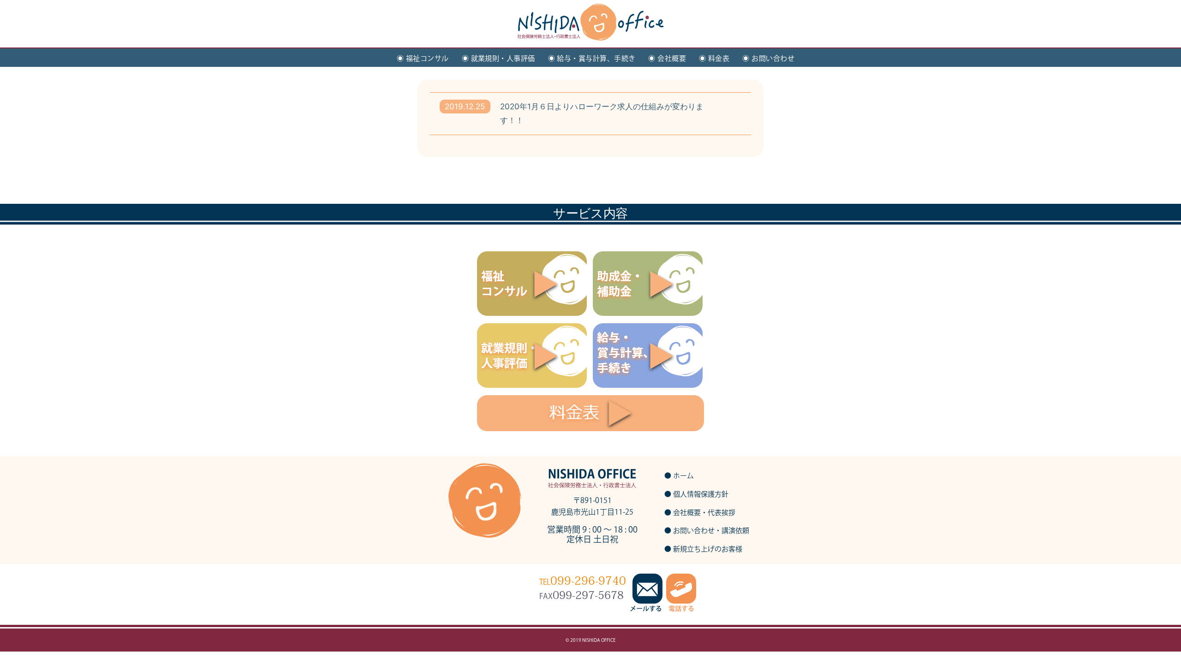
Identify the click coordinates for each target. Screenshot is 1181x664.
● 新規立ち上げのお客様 (703, 548)
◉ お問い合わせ (768, 58)
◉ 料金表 (714, 58)
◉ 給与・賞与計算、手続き (592, 58)
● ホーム (679, 475)
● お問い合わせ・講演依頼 (706, 530)
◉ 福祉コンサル (423, 58)
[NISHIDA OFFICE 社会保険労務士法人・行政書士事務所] (590, 30)
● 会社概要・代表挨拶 (699, 512)
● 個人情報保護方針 (696, 494)
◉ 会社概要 (667, 58)
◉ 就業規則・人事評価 (498, 58)
